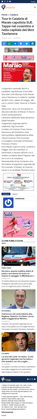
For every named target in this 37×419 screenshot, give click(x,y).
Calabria (14, 15)
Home (5, 15)
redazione (6, 278)
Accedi (33, 2)
